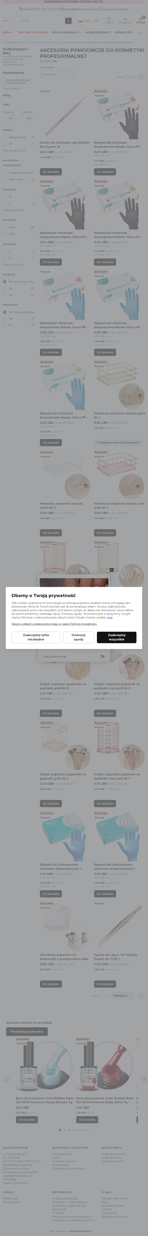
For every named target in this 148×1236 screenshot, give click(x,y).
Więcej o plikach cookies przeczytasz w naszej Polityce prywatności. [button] (54, 624)
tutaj (110, 617)
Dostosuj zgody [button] (78, 637)
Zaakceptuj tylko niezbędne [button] (36, 637)
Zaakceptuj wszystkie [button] (116, 637)
